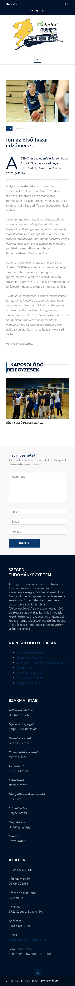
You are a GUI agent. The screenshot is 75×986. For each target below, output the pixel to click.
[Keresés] (67, 4)
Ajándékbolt (24, 668)
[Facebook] (32, 11)
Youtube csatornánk (29, 678)
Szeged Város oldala (29, 658)
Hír (9, 128)
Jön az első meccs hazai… (24, 423)
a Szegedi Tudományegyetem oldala (40, 663)
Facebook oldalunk (28, 673)
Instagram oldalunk (28, 683)
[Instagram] (37, 11)
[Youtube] (42, 11)
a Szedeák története (30, 653)
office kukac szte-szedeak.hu (27, 940)
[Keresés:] (18, 4)
